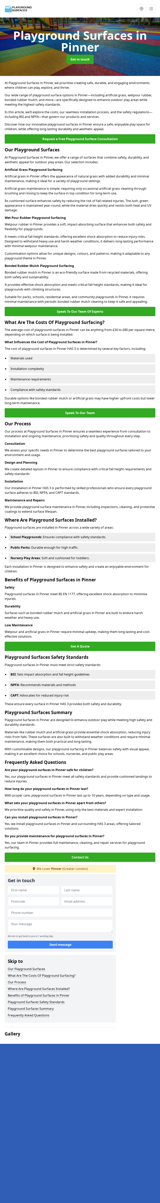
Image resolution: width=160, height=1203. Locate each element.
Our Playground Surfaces (26, 969)
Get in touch (80, 59)
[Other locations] (141, 9)
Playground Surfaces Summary (31, 1008)
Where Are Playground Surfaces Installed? (39, 989)
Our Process (17, 982)
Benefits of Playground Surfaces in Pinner (38, 995)
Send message (60, 944)
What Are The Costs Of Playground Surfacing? (42, 975)
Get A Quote (80, 646)
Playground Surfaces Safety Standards (36, 1002)
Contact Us (80, 857)
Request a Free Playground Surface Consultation (80, 139)
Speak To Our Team (80, 413)
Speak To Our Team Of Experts (80, 311)
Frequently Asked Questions (28, 1015)
